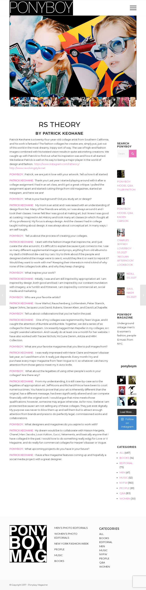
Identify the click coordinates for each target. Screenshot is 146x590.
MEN (122, 472)
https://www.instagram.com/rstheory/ (56, 164)
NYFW (123, 482)
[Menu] (132, 7)
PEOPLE (125, 488)
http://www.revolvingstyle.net (27, 168)
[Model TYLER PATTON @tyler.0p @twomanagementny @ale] (121, 380)
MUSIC (124, 477)
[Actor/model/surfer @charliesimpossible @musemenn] (132, 390)
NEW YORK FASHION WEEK (71, 543)
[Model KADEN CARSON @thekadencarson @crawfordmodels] (121, 401)
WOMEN (125, 498)
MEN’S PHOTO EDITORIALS (71, 527)
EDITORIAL (126, 463)
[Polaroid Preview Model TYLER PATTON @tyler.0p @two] (121, 390)
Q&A (122, 493)
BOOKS (124, 457)
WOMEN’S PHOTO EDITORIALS (65, 535)
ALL (122, 452)
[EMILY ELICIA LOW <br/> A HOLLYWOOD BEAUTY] (143, 295)
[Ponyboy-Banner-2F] (41, 7)
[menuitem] (132, 7)
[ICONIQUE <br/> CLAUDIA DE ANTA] (3, 295)
